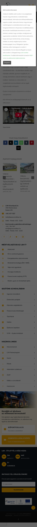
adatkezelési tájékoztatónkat (16, 58)
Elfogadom (7, 62)
